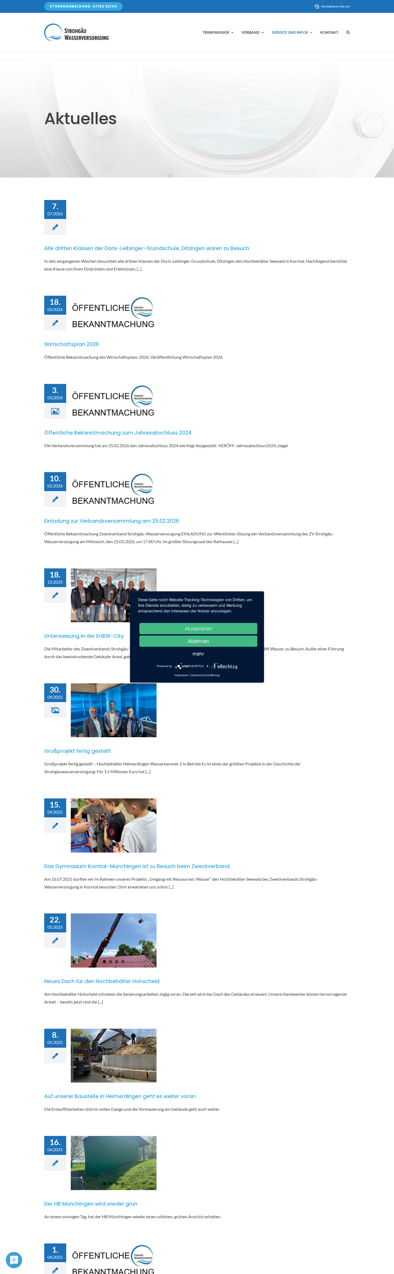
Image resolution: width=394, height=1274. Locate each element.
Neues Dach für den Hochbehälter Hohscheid (101, 981)
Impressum (181, 675)
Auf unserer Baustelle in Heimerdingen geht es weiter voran (120, 1096)
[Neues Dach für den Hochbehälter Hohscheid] (114, 940)
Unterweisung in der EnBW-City (84, 636)
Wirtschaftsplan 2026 (71, 344)
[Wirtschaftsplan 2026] (114, 313)
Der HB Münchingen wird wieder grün (90, 1204)
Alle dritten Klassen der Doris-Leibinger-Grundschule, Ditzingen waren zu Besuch (146, 248)
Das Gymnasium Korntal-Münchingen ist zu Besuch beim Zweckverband (136, 866)
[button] (348, 32)
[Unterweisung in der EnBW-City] (114, 595)
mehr (198, 654)
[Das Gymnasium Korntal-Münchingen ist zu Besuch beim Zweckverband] (114, 825)
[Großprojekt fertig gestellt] (114, 710)
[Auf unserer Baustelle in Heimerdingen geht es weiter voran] (114, 1056)
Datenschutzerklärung (205, 675)
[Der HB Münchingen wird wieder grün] (114, 1163)
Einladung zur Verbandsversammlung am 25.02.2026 (111, 521)
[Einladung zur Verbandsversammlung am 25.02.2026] (114, 489)
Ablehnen (198, 641)
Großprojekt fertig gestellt (77, 751)
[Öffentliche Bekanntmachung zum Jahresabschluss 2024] (114, 401)
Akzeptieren (198, 628)
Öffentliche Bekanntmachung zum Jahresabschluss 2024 (118, 432)
